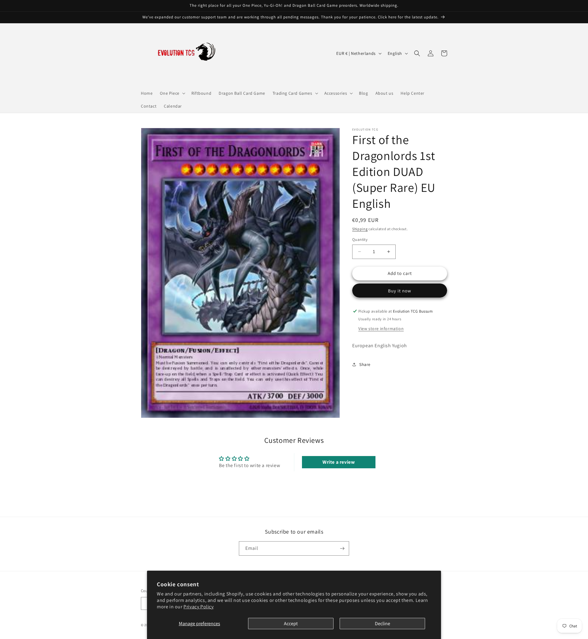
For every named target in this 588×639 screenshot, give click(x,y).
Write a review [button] (338, 462)
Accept (291, 623)
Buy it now (399, 291)
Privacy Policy (198, 606)
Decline (382, 623)
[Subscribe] (342, 548)
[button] (171, 93)
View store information (381, 328)
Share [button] (365, 364)
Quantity (360, 239)
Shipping (360, 228)
